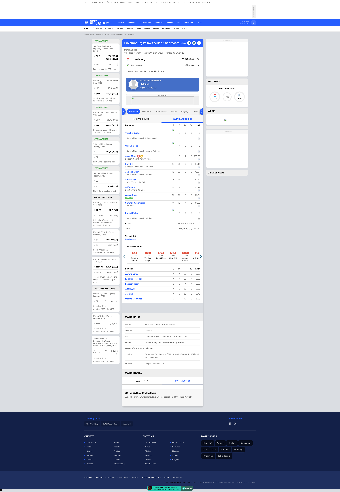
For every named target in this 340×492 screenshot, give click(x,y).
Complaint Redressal (150, 477)
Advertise (88, 477)
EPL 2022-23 (178, 442)
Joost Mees (134, 156)
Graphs (174, 111)
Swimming (208, 456)
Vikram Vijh (130, 179)
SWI (182, 119)
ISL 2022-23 (150, 442)
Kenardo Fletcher (133, 279)
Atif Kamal (130, 187)
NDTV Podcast (145, 22)
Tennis (170, 22)
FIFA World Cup (92, 424)
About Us (99, 477)
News (138, 29)
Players (117, 459)
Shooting (238, 449)
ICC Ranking (119, 464)
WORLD (94, 2)
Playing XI (185, 111)
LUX (141, 119)
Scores (99, 29)
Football (131, 22)
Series (108, 29)
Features (166, 29)
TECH (156, 2)
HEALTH (148, 2)
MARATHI (206, 2)
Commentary (161, 111)
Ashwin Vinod (132, 274)
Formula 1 (159, 22)
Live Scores (92, 442)
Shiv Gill (129, 164)
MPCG (198, 2)
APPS (180, 2)
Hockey (232, 443)
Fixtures (119, 29)
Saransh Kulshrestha (135, 203)
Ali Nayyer (130, 289)
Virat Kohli (127, 424)
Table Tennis (224, 456)
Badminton (188, 22)
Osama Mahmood (133, 298)
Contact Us (177, 477)
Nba (214, 449)
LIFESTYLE (139, 2)
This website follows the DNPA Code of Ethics (184, 482)
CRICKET (123, 2)
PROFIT (102, 2)
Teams (176, 29)
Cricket (121, 22)
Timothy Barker (132, 133)
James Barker (132, 172)
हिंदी (108, 2)
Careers (166, 477)
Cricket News (216, 172)
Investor (135, 477)
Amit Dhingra (130, 239)
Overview (146, 111)
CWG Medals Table (110, 424)
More (184, 29)
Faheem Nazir (132, 284)
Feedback (111, 477)
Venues (90, 464)
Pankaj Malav (131, 213)
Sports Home (89, 34)
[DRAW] (227, 97)
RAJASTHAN (189, 2)
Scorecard (134, 111)
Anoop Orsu (131, 195)
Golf (178, 22)
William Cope (131, 146)
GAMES (163, 2)
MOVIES (114, 2)
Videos (156, 29)
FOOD (130, 2)
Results (129, 29)
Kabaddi (225, 449)
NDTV (87, 2)
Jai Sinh (129, 294)
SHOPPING (171, 2)
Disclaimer (123, 477)
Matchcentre (150, 464)
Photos (147, 29)
